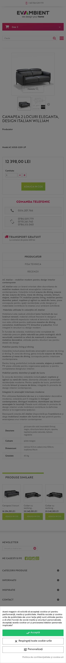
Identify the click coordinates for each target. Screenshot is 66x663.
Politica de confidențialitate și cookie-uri (43, 657)
